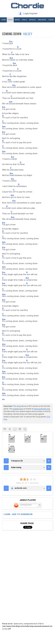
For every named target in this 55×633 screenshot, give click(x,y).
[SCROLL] (14, 429)
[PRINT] (19, 429)
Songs (10, 20)
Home (3, 20)
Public (24, 20)
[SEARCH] (25, 429)
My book (32, 20)
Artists (17, 20)
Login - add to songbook (18, 514)
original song (18, 409)
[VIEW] (4, 429)
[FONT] (9, 429)
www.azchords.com (42, 409)
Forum (50, 20)
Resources (42, 20)
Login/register (30, 13)
